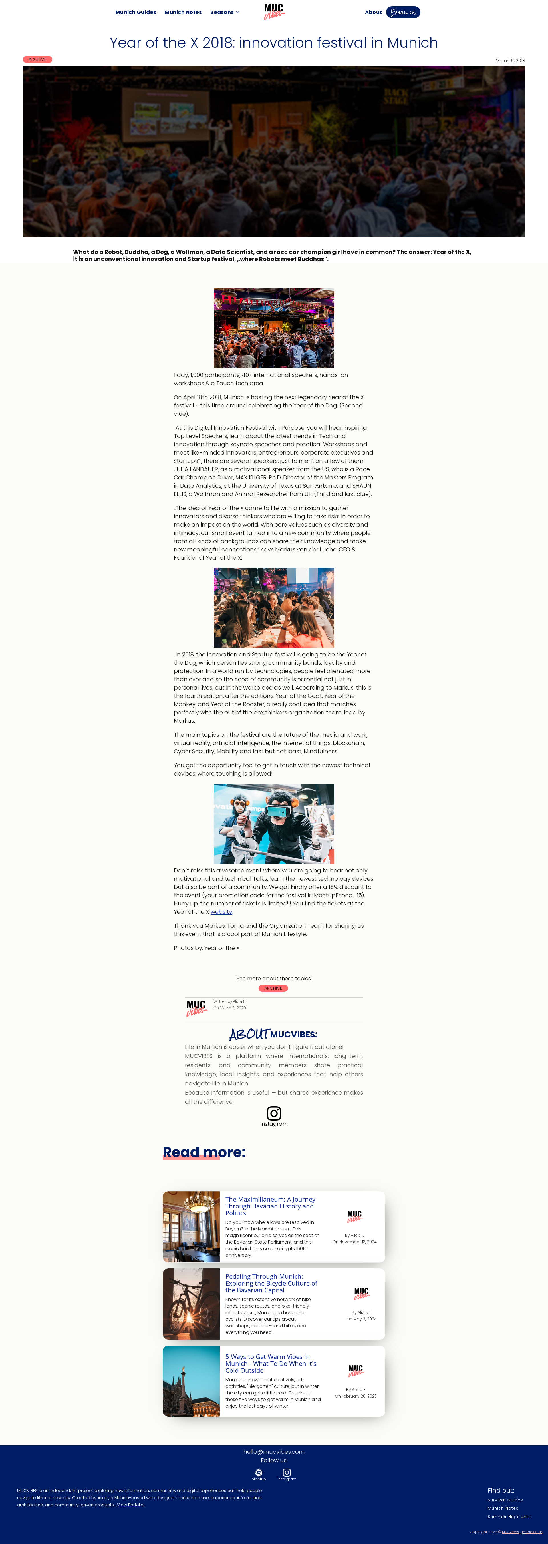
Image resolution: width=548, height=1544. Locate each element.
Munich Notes (183, 12)
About (373, 12)
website (221, 912)
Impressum (532, 1531)
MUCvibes (510, 1531)
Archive (38, 59)
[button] (224, 12)
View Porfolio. (130, 1505)
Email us (403, 12)
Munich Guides (136, 12)
